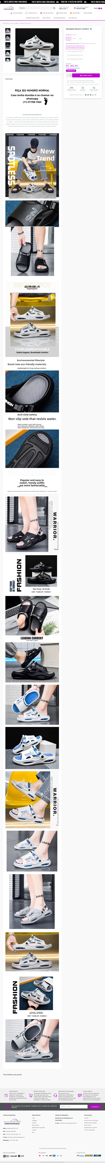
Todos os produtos (14, 23)
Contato (34, 1122)
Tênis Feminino (47, 17)
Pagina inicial (6, 23)
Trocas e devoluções (89, 1130)
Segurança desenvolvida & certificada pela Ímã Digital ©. (52, 1162)
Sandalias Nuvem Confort (32, 17)
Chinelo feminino (32, 13)
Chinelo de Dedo (87, 13)
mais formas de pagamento (74, 68)
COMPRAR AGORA (87, 75)
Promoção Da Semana (59, 17)
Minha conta (62, 8)
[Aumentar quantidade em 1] (71, 74)
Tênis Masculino (73, 17)
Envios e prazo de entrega (91, 1120)
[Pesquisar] (54, 8)
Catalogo (34, 1120)
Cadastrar (95, 1107)
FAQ (33, 1132)
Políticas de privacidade (90, 1122)
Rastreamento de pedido (38, 1127)
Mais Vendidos (76, 13)
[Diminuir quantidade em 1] (71, 76)
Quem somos (35, 1125)
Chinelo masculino (18, 13)
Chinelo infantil (63, 13)
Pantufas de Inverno (48, 13)
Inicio (33, 1118)
